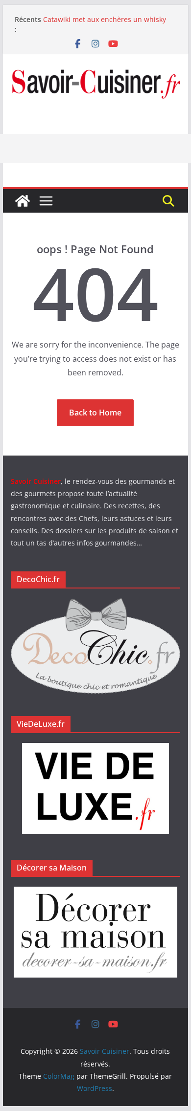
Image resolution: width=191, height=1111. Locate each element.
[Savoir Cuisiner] (22, 201)
